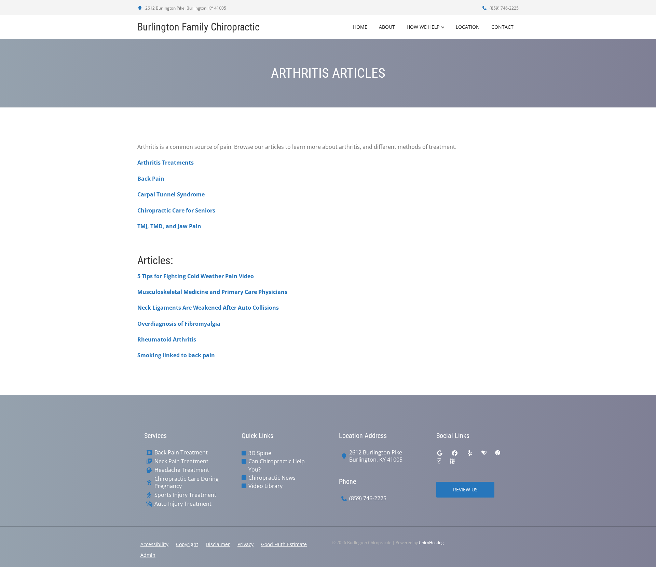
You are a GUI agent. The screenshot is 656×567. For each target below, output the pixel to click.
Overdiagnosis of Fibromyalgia (178, 323)
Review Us (465, 489)
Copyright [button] (187, 544)
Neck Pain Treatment (181, 461)
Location (468, 27)
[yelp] (469, 453)
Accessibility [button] (154, 544)
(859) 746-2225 (504, 8)
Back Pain (150, 178)
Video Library (265, 486)
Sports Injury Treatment (185, 495)
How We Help (423, 27)
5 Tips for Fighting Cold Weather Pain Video (195, 276)
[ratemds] (498, 453)
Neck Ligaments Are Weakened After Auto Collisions (208, 307)
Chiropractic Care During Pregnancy (186, 482)
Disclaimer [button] (218, 544)
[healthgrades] (484, 453)
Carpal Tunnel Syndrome (171, 194)
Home (360, 27)
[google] (439, 453)
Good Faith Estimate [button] (284, 544)
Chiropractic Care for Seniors (176, 210)
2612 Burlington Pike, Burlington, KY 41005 (185, 8)
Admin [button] (147, 555)
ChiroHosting (431, 542)
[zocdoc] (439, 461)
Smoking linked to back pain (176, 355)
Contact (502, 27)
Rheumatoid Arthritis (166, 339)
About (387, 27)
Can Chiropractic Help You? (276, 465)
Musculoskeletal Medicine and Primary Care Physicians (212, 292)
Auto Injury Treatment (182, 503)
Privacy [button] (245, 544)
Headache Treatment (181, 470)
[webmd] (452, 461)
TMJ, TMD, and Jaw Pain (169, 226)
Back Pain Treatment (181, 452)
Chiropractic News (272, 477)
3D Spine (259, 453)
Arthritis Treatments (165, 162)
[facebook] (454, 453)
